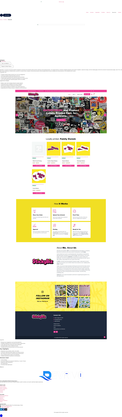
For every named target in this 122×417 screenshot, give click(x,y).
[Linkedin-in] (1, 409)
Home (87, 12)
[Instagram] (6, 409)
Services (92, 12)
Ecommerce (3, 61)
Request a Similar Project (6, 66)
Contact (119, 12)
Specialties (97, 12)
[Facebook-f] (3, 409)
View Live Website (5, 63)
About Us (108, 12)
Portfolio (103, 12)
